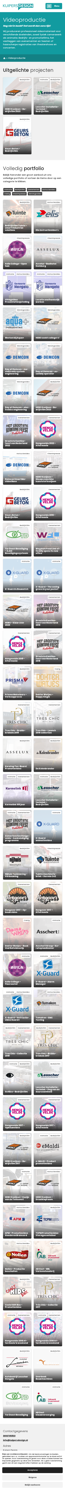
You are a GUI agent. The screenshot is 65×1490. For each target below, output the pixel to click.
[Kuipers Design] (18, 6)
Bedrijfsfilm (20, 189)
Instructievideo (48, 189)
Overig (7, 194)
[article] (17, 96)
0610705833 (9, 1436)
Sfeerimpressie (19, 194)
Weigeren (33, 1477)
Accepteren (33, 1470)
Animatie (8, 189)
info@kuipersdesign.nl (15, 1440)
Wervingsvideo (35, 194)
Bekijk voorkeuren (32, 1485)
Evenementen (33, 189)
